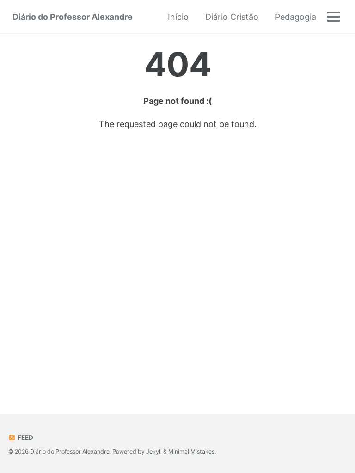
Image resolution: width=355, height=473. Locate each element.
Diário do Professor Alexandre (72, 17)
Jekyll (154, 451)
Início (178, 17)
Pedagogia (295, 17)
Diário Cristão (231, 17)
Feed (24, 437)
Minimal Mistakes (191, 451)
